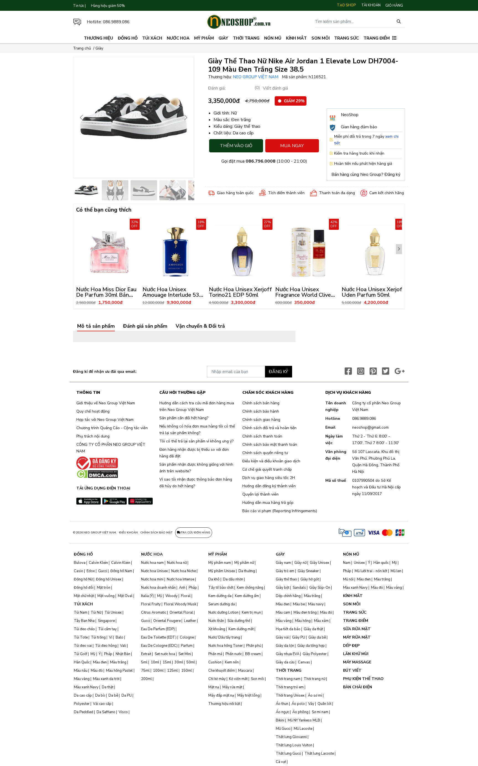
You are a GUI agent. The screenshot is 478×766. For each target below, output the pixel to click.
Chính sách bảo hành (260, 411)
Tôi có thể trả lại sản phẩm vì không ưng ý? (196, 441)
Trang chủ (82, 48)
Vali (123, 645)
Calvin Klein (98, 562)
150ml (186, 670)
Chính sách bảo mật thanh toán (269, 444)
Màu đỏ (97, 670)
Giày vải (282, 637)
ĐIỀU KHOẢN (128, 533)
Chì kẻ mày (217, 678)
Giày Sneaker (308, 571)
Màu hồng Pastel (119, 670)
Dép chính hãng (288, 595)
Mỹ (92, 654)
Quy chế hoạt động (93, 411)
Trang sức (346, 38)
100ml (158, 670)
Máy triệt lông (248, 695)
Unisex (359, 562)
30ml (179, 662)
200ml (146, 678)
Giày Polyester (315, 654)
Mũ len (396, 571)
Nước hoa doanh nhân (158, 587)
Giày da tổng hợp (311, 645)
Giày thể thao (286, 579)
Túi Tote (81, 637)
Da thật (107, 687)
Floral (186, 595)
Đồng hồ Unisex (108, 579)
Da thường (246, 571)
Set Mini (184, 654)
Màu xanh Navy (86, 687)
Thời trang (246, 38)
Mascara (245, 670)
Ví (110, 637)
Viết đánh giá (275, 88)
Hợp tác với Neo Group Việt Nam (105, 419)
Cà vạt (281, 761)
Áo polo (298, 703)
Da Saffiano (106, 712)
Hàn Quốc (82, 662)
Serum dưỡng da (221, 604)
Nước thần (216, 620)
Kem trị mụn (251, 612)
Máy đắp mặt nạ (221, 695)
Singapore (106, 620)
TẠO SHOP (346, 5)
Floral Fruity (151, 604)
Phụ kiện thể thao (363, 678)
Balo (119, 637)
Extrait (146, 654)
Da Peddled (83, 712)
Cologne (187, 637)
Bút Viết (352, 670)
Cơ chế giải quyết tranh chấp (267, 469)
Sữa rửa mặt (357, 629)
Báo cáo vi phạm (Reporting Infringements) (279, 511)
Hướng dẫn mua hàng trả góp (267, 502)
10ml (155, 662)
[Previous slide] (82, 117)
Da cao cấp (83, 695)
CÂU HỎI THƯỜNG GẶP (182, 392)
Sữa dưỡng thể (238, 620)
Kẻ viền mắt (238, 678)
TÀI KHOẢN (371, 5)
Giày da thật (313, 629)
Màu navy (316, 604)
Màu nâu (80, 670)
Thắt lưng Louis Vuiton (294, 745)
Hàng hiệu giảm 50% (108, 5)
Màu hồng (303, 620)
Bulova (79, 562)
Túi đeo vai (83, 645)
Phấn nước (233, 654)
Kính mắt (296, 38)
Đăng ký (392, 174)
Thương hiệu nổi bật (224, 703)
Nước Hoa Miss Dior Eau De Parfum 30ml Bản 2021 (106, 295)
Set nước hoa (165, 654)
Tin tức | (79, 5)
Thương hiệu (98, 38)
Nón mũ (272, 38)
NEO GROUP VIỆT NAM (256, 77)
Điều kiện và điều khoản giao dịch (271, 461)
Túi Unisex (113, 612)
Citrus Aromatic (153, 612)
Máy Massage (357, 662)
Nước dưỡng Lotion (223, 612)
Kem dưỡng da (220, 595)
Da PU (126, 695)
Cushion (215, 662)
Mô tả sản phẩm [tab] (96, 326)
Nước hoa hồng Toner (225, 645)
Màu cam (283, 612)
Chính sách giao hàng (261, 419)
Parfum (187, 645)
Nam (346, 562)
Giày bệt (282, 587)
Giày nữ (300, 562)
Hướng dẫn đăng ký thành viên (269, 486)
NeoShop (349, 115)
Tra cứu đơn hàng (195, 533)
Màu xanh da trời (106, 678)
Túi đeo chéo (84, 629)
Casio (78, 571)
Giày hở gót (309, 579)
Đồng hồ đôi (83, 587)
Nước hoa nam (152, 562)
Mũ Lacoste (303, 728)
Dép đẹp (351, 645)
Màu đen (100, 662)
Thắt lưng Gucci (288, 753)
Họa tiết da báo (288, 629)
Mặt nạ (213, 687)
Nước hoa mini (152, 579)
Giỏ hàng (394, 5)
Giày (223, 38)
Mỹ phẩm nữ (244, 562)
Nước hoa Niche (183, 571)
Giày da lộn (285, 645)
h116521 (317, 77)
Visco (123, 712)
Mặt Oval (125, 595)
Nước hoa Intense (180, 579)
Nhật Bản (123, 654)
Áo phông (300, 712)
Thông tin (88, 392)
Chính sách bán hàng (260, 403)
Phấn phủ (253, 645)
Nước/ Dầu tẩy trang (224, 637)
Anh (182, 587)
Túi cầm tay (107, 629)
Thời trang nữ (314, 678)
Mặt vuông (106, 595)
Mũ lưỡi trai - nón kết (371, 571)
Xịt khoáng (216, 629)
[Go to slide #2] (115, 190)
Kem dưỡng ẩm (247, 595)
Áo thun (282, 703)
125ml (172, 670)
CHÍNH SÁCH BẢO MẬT (156, 533)
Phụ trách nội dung (93, 436)
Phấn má (215, 654)
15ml (167, 662)
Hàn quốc (381, 562)
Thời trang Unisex (290, 695)
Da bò (100, 695)
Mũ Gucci (283, 728)
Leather (190, 620)
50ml (190, 662)
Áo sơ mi (315, 695)
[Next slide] (185, 117)
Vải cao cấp (102, 703)
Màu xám (321, 620)
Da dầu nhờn (233, 579)
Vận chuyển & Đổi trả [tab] (200, 326)
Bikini (280, 720)
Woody (171, 595)
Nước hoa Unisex (154, 571)
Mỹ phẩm (204, 38)
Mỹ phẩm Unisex (221, 571)
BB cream (253, 654)
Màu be (299, 604)
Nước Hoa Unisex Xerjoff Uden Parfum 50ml (373, 292)
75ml (145, 670)
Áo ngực (282, 712)
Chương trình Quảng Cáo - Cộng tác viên (112, 428)
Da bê (113, 695)
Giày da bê (317, 637)
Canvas (304, 662)
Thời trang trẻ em (290, 687)
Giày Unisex (319, 562)
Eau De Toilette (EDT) (158, 637)
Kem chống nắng (250, 587)
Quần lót (324, 703)
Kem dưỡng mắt (241, 629)
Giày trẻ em (285, 571)
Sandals (299, 587)
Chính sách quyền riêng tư (265, 452)
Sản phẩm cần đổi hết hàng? (183, 418)
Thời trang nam (288, 678)
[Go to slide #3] (144, 190)
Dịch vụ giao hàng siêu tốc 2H (268, 477)
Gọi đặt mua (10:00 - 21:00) (264, 161)
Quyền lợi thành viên (260, 494)
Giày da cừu (285, 662)
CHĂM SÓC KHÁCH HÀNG (267, 392)
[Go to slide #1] (86, 190)
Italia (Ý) (147, 595)
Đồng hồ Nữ (83, 579)
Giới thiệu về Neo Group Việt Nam (105, 403)
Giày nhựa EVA (287, 654)
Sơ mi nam (320, 712)
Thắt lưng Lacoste (319, 753)
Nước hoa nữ (177, 562)
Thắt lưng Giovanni (291, 736)
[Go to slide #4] (172, 190)
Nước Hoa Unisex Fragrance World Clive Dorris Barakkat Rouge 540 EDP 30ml (303, 298)
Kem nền (232, 662)
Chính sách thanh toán (262, 436)
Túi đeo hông (106, 645)
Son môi (320, 38)
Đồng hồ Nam (121, 571)
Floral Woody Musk (180, 604)
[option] (109, 262)
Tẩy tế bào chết (220, 587)
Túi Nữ (96, 612)
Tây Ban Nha (84, 620)
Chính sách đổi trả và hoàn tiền (269, 428)
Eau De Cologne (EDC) (159, 645)
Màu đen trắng (305, 612)
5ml (144, 662)
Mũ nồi (348, 579)
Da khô (214, 579)
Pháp (108, 654)
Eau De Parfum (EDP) (158, 629)
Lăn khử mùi (355, 653)
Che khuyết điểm (221, 670)
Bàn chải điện (357, 687)
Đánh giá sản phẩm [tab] (145, 326)
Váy (311, 703)
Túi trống (98, 637)
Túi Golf (80, 654)
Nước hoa (178, 38)
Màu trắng (118, 662)
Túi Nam (80, 612)
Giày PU (298, 637)
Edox (91, 571)
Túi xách (152, 38)
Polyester (82, 703)
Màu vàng (82, 678)
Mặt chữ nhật (84, 595)
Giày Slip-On (319, 587)
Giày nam (283, 562)
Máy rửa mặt (232, 687)
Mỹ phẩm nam (219, 562)
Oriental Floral (181, 612)
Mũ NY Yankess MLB (304, 720)
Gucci (102, 571)
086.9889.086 (116, 22)
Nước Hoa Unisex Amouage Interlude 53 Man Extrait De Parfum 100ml (171, 298)
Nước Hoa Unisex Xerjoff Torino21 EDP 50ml (240, 292)
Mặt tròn (103, 587)
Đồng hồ (128, 38)
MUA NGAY (292, 146)
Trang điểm (376, 38)
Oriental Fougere (167, 620)
